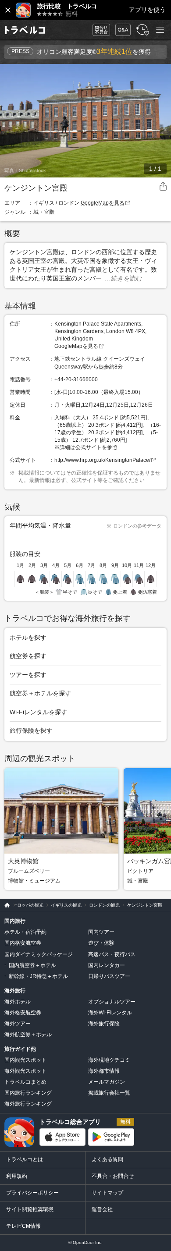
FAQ (121, 27)
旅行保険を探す (31, 730)
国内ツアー (101, 932)
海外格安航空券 (22, 1013)
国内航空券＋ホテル (32, 965)
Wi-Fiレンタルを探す (38, 712)
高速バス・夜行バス (111, 954)
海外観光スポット (25, 1071)
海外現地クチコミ (109, 1060)
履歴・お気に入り (141, 30)
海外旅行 (14, 991)
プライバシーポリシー (32, 1193)
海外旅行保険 (104, 1024)
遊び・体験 (101, 943)
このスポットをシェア (163, 186)
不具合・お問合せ (113, 1176)
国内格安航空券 (22, 943)
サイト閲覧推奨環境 (29, 1209)
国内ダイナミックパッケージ (38, 954)
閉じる (8, 10)
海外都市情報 (104, 1071)
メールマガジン (106, 1082)
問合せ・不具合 (98, 30)
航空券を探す (28, 655)
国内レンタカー (106, 965)
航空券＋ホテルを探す (40, 693)
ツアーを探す (28, 674)
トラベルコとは (24, 1159)
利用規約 (16, 1176)
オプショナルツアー (111, 1002)
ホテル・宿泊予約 (25, 932)
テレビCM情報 (23, 1226)
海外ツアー (17, 1024)
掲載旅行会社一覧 (109, 1093)
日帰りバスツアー (109, 976)
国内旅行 (14, 921)
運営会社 (102, 1209)
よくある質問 (107, 1159)
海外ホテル (17, 1002)
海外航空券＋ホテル (28, 1034)
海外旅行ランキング (28, 1104)
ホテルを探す (28, 637)
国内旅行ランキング (28, 1093)
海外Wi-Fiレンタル (110, 1013)
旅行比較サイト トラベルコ (5, 905)
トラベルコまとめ (25, 1082)
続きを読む (126, 278)
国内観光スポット (25, 1060)
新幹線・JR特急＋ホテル (38, 976)
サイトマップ (107, 1193)
